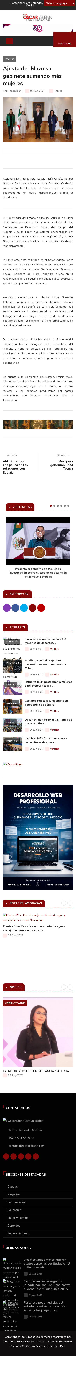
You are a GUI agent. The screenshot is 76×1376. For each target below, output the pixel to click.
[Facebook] (6, 1157)
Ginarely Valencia (15, 1003)
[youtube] (28, 1157)
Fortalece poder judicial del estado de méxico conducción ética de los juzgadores (45, 1306)
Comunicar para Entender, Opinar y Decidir (33, 4)
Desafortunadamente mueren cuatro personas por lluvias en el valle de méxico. (47, 1264)
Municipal (12, 703)
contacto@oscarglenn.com (26, 1146)
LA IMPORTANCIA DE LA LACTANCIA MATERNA (36, 1071)
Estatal (10, 684)
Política (9, 59)
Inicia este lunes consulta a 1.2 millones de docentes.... (45, 641)
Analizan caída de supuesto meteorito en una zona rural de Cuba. (45, 664)
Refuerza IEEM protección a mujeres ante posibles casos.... (48, 684)
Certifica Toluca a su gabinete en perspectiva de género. (46, 703)
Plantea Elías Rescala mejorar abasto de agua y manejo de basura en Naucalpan (34, 928)
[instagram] (36, 1157)
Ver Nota (54, 649)
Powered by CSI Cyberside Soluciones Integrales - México (38, 1346)
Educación (12, 641)
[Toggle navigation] (9, 41)
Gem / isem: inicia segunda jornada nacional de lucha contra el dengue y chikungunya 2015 (47, 1285)
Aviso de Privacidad (60, 1341)
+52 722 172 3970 (21, 1138)
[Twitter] (13, 1157)
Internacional (14, 663)
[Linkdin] (21, 1157)
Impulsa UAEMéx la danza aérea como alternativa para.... (46, 740)
